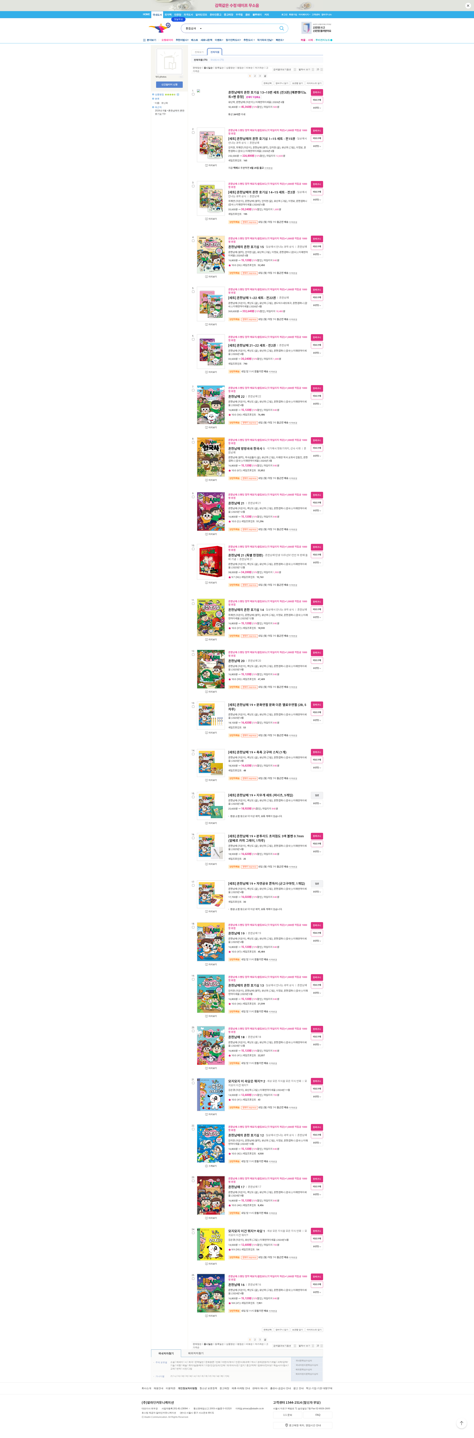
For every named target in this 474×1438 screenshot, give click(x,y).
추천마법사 (181, 40)
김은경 (231, 1090)
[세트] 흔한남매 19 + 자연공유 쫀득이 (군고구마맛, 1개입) (266, 883)
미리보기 (213, 165)
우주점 (239, 14)
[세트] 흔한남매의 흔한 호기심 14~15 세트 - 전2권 (261, 192)
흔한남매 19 (236, 933)
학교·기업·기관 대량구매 (319, 1388)
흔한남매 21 (236, 503)
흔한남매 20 (236, 661)
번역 (178, 1368)
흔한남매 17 (236, 1187)
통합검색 (191, 28)
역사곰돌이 (250, 457)
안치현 (231, 147)
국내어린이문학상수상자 (307, 1365)
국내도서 (157, 14)
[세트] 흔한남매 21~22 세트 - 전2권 (252, 345)
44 (239, 1003)
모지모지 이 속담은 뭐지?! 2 (246, 1081)
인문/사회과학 (243, 1362)
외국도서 (188, 14)
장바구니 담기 (282, 83)
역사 (253, 1362)
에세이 (179, 1362)
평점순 (240, 67)
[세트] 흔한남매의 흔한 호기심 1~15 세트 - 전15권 (261, 139)
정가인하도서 (233, 40)
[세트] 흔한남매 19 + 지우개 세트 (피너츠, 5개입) (260, 795)
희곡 (191, 1362)
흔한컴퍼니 (301, 201)
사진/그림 (187, 1368)
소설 (172, 1362)
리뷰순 (249, 67)
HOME (146, 14)
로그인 (284, 14)
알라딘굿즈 (201, 14)
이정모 (299, 147)
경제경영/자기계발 (266, 1362)
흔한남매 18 (236, 1037)
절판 (317, 795)
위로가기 (461, 1424)
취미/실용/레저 (196, 1365)
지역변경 (268, 168)
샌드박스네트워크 (283, 303)
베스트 (194, 40)
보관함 (316, 108)
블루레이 (257, 14)
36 (237, 577)
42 (239, 1153)
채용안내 (158, 1388)
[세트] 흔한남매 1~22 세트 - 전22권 (252, 298)
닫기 (468, 5)
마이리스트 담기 (314, 83)
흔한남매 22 (236, 396)
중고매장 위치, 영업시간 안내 (305, 1425)
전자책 (168, 14)
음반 (247, 14)
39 (239, 679)
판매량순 (197, 67)
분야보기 (151, 40)
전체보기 (199, 52)
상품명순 (230, 67)
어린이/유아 (228, 1362)
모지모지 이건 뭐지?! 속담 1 (246, 1231)
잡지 (242, 1365)
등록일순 (219, 67)
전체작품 (215, 52)
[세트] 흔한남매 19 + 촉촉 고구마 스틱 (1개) (257, 752)
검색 (282, 28)
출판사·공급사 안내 (280, 1388)
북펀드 (279, 40)
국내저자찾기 (166, 1353)
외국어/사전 (233, 1365)
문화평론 (209, 1362)
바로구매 (317, 100)
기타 (227, 1376)
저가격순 (259, 67)
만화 (218, 1362)
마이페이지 (304, 14)
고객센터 (316, 14)
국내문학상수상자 (304, 1360)
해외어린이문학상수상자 (307, 1373)
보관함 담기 (297, 83)
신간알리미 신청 (169, 84)
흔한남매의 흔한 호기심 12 (246, 1135)
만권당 (177, 14)
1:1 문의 (287, 1415)
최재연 (239, 147)
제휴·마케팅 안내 (241, 1388)
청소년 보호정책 (208, 1388)
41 (239, 1055)
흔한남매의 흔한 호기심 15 (246, 247)
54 (239, 414)
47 (239, 951)
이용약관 (170, 1388)
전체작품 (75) (200, 59)
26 (239, 265)
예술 (185, 1365)
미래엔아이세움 (263, 102)
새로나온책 (206, 40)
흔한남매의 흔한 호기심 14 (246, 610)
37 (239, 628)
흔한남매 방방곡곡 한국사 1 (246, 448)
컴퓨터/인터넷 (265, 1365)
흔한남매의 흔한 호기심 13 (246, 985)
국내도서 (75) (217, 59)
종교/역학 (251, 1365)
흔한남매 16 (236, 1285)
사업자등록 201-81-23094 (175, 1408)
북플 (303, 40)
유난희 (231, 102)
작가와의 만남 (264, 40)
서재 (310, 40)
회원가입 (293, 14)
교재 (172, 1368)
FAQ (318, 1415)
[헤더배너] (316, 28)
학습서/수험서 (280, 1365)
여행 (178, 1365)
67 (239, 470)
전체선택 (267, 83)
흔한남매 (240, 102)
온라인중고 (215, 14)
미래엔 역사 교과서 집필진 (289, 457)
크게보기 (212, 1166)
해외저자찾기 (196, 1353)
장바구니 (326, 14)
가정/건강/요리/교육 (215, 1365)
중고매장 (228, 14)
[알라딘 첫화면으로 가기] (161, 28)
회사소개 (146, 1388)
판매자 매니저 (260, 1388)
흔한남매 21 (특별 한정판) (245, 555)
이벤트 (218, 40)
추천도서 (248, 40)
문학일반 (199, 1362)
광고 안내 (298, 1388)
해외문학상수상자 (304, 1369)
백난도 (250, 303)
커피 (266, 14)
